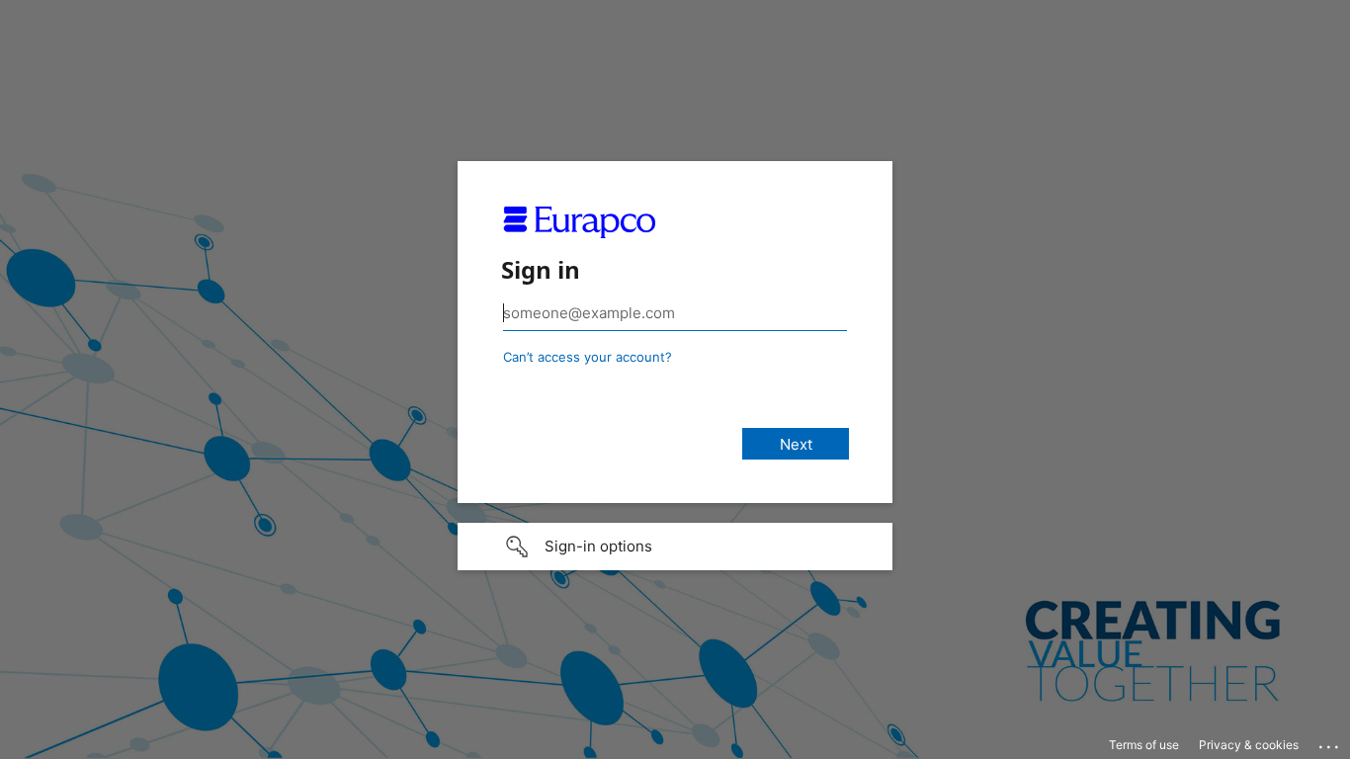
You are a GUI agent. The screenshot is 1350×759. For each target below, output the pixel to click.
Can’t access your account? (587, 357)
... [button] (1330, 742)
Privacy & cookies (1249, 744)
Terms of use (1144, 744)
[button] (675, 546)
